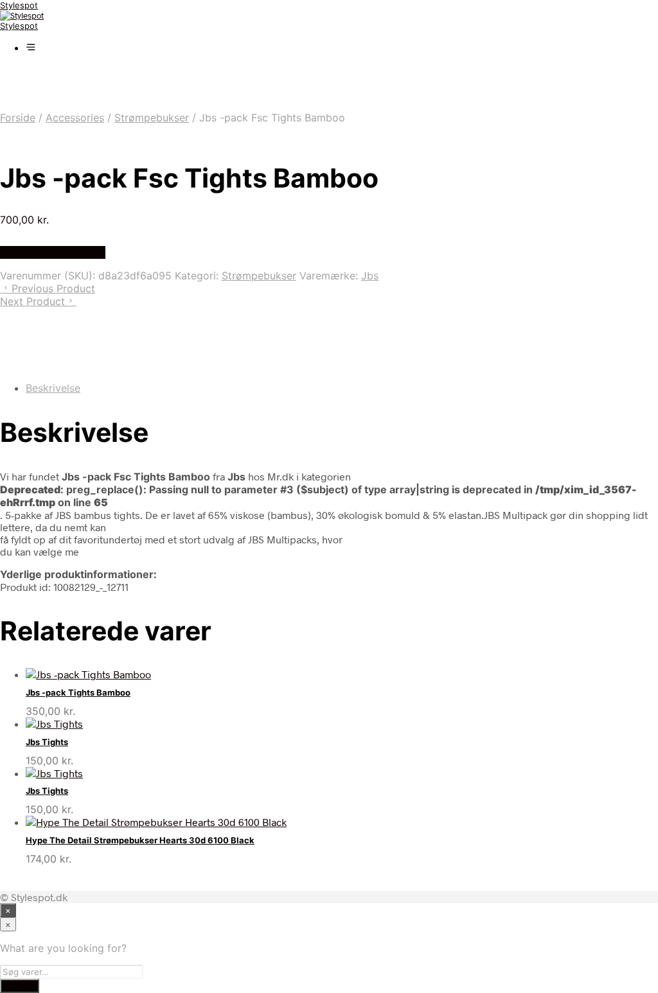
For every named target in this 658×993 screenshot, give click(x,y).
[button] (31, 47)
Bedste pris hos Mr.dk (52, 252)
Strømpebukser (151, 117)
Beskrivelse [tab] (53, 388)
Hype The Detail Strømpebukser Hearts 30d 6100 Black (140, 840)
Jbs (369, 275)
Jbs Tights (47, 742)
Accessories (75, 117)
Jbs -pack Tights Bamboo (78, 692)
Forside (17, 117)
